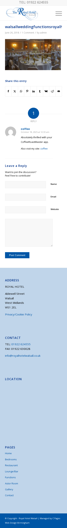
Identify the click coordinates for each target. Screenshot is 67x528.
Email (53, 196)
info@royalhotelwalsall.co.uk (22, 355)
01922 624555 (37, 2)
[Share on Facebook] (8, 91)
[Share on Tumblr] (40, 91)
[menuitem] (57, 13)
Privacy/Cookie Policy (18, 314)
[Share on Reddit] (52, 91)
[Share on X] (15, 91)
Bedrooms (11, 459)
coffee (44, 148)
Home (8, 453)
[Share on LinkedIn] (34, 91)
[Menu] (57, 13)
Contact (9, 495)
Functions (10, 477)
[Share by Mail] (59, 91)
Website (55, 209)
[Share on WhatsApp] (21, 91)
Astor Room (11, 483)
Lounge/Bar (11, 471)
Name (54, 184)
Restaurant (11, 465)
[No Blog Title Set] (28, 13)
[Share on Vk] (46, 91)
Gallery (9, 489)
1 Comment (28, 32)
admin (43, 32)
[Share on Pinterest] (27, 91)
